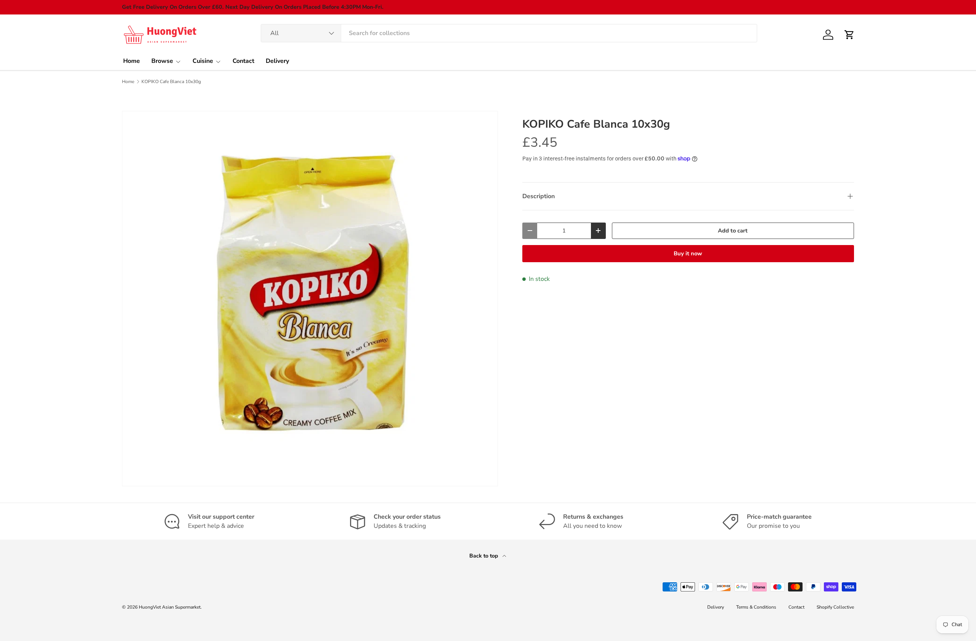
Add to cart (733, 230)
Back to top (484, 555)
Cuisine (203, 61)
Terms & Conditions (756, 607)
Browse (162, 61)
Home (131, 61)
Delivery (277, 61)
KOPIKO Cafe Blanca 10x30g (171, 81)
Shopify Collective (835, 607)
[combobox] (509, 33)
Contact (243, 61)
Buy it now (688, 253)
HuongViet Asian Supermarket (170, 607)
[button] (849, 34)
